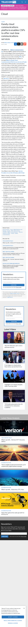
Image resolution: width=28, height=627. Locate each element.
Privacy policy (18, 287)
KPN (20, 56)
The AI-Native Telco (8, 241)
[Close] (24, 608)
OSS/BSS (5, 232)
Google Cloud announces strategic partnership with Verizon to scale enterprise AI (13, 248)
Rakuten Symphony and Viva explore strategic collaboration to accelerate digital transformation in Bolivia (13, 266)
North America (17, 230)
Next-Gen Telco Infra (8, 251)
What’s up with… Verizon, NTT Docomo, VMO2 (13, 242)
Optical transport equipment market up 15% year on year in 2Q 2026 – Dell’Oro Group (14, 254)
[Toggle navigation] (25, 2)
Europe (8, 230)
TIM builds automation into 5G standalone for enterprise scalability (13, 405)
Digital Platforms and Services (11, 263)
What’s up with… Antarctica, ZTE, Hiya (12, 489)
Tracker (12, 233)
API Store (6, 78)
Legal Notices (10, 297)
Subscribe (14, 285)
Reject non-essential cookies (13, 620)
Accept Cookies (13, 617)
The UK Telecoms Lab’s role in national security (13, 346)
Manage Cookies (13, 623)
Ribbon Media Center (9, 42)
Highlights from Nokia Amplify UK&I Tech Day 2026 (13, 385)
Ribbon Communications (12, 232)
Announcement (6, 229)
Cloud (4, 13)
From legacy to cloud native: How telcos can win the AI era (13, 366)
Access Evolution (6, 462)
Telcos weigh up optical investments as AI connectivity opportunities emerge (13, 465)
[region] (13, 616)
